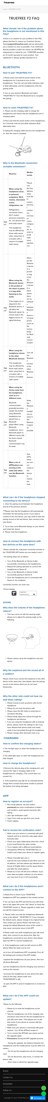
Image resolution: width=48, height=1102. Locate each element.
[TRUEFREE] (43, 1088)
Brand (5, 1071)
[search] (39, 3)
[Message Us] (38, 1099)
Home (5, 9)
